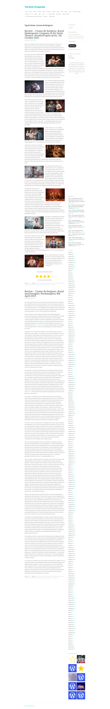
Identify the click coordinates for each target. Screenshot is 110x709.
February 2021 (71, 378)
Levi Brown (30, 284)
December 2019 (71, 407)
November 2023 (71, 311)
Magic (36, 14)
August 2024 (70, 293)
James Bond (58, 14)
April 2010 (70, 642)
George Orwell (51, 16)
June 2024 (70, 297)
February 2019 (71, 427)
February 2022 (71, 354)
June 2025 (70, 272)
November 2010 (71, 628)
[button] (44, 276)
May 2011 (70, 616)
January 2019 (70, 429)
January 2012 (70, 600)
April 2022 (70, 350)
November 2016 (71, 482)
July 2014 (70, 539)
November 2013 (71, 555)
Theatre (34, 11)
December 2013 (71, 553)
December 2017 (71, 455)
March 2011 (70, 620)
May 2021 (70, 372)
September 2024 (71, 291)
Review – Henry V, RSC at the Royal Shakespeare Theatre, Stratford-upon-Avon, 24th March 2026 (76, 244)
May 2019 (70, 421)
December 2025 (71, 260)
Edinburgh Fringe (65, 14)
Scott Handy (36, 284)
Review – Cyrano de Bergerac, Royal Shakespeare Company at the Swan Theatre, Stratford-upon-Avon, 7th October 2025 (44, 34)
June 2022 (70, 346)
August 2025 (70, 268)
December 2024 (71, 285)
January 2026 (70, 258)
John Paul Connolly (30, 577)
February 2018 (71, 451)
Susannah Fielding (46, 284)
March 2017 (70, 474)
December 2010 (71, 626)
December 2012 (71, 577)
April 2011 (70, 618)
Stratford (40, 284)
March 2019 (70, 425)
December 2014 (71, 529)
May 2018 (70, 445)
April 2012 (70, 594)
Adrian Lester (37, 283)
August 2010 (70, 634)
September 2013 (71, 559)
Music (62, 11)
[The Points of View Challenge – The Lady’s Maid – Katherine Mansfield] (72, 695)
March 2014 (70, 547)
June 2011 (70, 614)
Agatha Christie (52, 14)
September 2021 (71, 364)
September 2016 (71, 486)
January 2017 (70, 478)
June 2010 (70, 638)
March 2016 (70, 498)
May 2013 (70, 567)
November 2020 (71, 384)
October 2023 (70, 313)
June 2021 (70, 370)
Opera (40, 14)
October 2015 (70, 508)
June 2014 (70, 541)
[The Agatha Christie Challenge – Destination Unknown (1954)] (81, 677)
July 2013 (70, 563)
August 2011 (70, 610)
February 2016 (71, 500)
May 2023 (70, 323)
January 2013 (70, 575)
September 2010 (71, 632)
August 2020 (70, 390)
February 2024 (71, 305)
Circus (32, 14)
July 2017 (70, 466)
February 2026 (71, 256)
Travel (70, 11)
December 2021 (71, 358)
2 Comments (53, 284)
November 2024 (71, 287)
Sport (43, 14)
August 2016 (70, 488)
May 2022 (70, 348)
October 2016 (70, 484)
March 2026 (70, 254)
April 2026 (70, 252)
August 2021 (70, 366)
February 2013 (71, 573)
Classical (53, 11)
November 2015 (71, 506)
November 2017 (71, 457)
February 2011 (71, 622)
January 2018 (70, 453)
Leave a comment (54, 577)
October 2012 (70, 581)
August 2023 (70, 317)
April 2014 (70, 545)
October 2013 (70, 557)
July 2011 (70, 612)
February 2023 (71, 329)
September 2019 (71, 413)
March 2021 (70, 376)
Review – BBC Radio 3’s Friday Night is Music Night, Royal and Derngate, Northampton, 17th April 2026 (76, 207)
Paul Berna (45, 16)
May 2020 (70, 396)
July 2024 (70, 295)
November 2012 (71, 579)
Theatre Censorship (76, 11)
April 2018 (70, 447)
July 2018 (70, 441)
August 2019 (70, 415)
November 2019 (71, 409)
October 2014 (70, 533)
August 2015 (70, 512)
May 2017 (70, 470)
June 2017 (70, 468)
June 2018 (70, 443)
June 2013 (70, 565)
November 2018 (71, 433)
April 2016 (70, 496)
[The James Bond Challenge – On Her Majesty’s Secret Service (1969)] (72, 677)
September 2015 (71, 510)
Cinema (65, 11)
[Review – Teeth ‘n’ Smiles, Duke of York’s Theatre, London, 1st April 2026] (72, 659)
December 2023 (71, 309)
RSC (33, 284)
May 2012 (70, 592)
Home (26, 11)
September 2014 (71, 535)
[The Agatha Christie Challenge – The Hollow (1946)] (72, 686)
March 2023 (70, 327)
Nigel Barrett (36, 577)
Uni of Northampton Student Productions (33, 16)
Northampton (41, 577)
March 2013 (70, 571)
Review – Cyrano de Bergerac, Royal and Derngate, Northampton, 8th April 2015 (44, 293)
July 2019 (70, 417)
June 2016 (70, 492)
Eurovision (48, 11)
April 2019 (70, 423)
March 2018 (70, 449)
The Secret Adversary (39, 324)
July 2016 (70, 490)
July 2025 (70, 270)
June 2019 (70, 419)
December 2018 (71, 431)
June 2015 (70, 516)
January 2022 (70, 356)
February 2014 (71, 549)
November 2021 (71, 360)
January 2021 (70, 380)
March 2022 (70, 352)
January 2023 (70, 331)
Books (58, 11)
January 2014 (70, 551)
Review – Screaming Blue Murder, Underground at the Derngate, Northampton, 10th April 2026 (76, 222)
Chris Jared (43, 576)
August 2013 (70, 561)
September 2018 (71, 437)
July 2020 (70, 392)
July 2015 (70, 514)
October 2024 (70, 289)
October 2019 (70, 411)
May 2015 (70, 518)
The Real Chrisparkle (35, 7)
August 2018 (70, 439)
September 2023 (71, 315)
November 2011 (71, 604)
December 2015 (71, 504)
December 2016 (71, 480)
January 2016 (70, 502)
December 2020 (71, 382)
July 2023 (70, 319)
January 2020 (70, 405)
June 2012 (70, 590)
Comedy (39, 11)
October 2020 (70, 386)
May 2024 (70, 299)
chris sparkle (42, 283)
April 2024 (70, 301)
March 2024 (70, 303)
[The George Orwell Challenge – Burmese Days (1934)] (81, 695)
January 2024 (70, 307)
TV (46, 14)
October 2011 (70, 606)
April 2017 (70, 472)
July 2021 (70, 368)
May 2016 (70, 494)
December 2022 (71, 333)
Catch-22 (29, 391)
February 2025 (71, 281)
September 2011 (71, 608)
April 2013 (70, 569)
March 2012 (70, 596)
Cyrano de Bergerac (56, 283)
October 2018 (70, 435)
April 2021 (70, 374)
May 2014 (70, 543)
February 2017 (71, 476)
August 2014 (70, 537)
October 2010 (70, 630)
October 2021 (70, 362)
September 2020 (71, 388)
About (30, 11)
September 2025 (71, 266)
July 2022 (70, 344)
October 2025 (70, 264)
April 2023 (70, 325)
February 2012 (71, 598)
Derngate (59, 576)
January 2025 (70, 283)
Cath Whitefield (37, 576)
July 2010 (70, 636)
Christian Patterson (48, 283)
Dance (43, 11)
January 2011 (70, 624)
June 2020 (70, 394)
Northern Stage (47, 577)
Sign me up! (72, 45)
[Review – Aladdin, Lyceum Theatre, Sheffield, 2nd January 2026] (81, 686)
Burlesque (27, 14)
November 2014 (71, 531)
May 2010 (70, 640)
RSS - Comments (71, 58)
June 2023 (70, 321)
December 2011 (71, 602)
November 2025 (71, 262)
